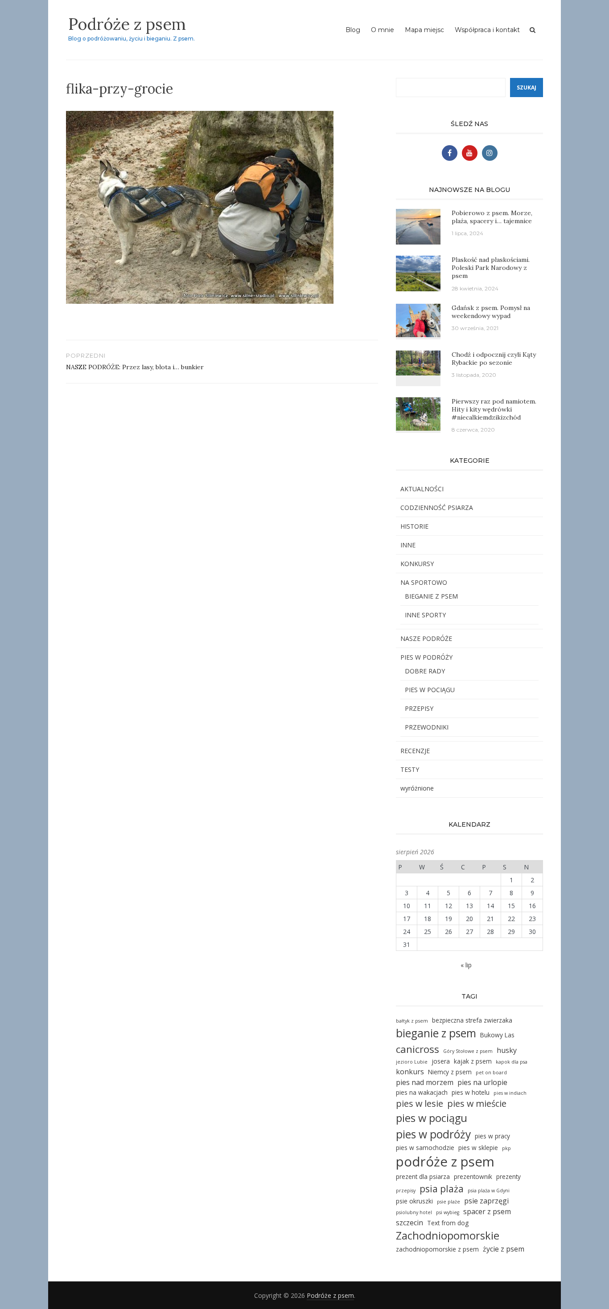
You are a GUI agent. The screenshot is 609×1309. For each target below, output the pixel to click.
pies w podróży (433, 1134)
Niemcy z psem (450, 1072)
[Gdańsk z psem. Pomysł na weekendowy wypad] (418, 319)
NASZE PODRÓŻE (426, 638)
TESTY (409, 769)
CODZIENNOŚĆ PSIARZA (436, 507)
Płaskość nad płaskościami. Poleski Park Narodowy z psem (491, 268)
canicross (417, 1049)
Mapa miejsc (424, 30)
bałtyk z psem (412, 1021)
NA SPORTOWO (423, 582)
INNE (408, 545)
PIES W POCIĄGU (430, 689)
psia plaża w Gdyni (489, 1190)
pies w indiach (510, 1093)
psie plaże (448, 1202)
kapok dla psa (511, 1062)
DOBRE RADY (425, 671)
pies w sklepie (478, 1147)
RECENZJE (415, 750)
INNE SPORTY (425, 615)
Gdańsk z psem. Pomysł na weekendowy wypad (491, 312)
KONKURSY (417, 563)
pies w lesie (419, 1103)
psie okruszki (414, 1201)
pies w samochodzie (425, 1147)
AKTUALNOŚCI (422, 489)
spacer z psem (487, 1211)
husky (507, 1050)
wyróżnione (417, 788)
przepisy (406, 1190)
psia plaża (442, 1188)
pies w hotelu (471, 1092)
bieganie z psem (436, 1033)
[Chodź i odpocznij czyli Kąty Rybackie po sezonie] (418, 362)
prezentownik (473, 1176)
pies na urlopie (482, 1082)
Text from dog (448, 1223)
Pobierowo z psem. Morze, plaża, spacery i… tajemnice (492, 217)
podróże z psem (445, 1161)
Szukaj (526, 87)
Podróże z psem (127, 24)
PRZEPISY (419, 708)
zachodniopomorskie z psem (437, 1249)
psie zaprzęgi (486, 1201)
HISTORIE (414, 526)
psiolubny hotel (414, 1212)
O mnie (382, 30)
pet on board (491, 1072)
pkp (506, 1148)
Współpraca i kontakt (487, 30)
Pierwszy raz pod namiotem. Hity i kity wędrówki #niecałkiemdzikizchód (494, 409)
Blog (353, 30)
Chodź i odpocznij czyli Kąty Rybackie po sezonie (494, 359)
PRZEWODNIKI (427, 727)
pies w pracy (492, 1136)
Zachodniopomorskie (447, 1235)
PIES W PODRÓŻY (426, 657)
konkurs (410, 1072)
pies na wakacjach (422, 1092)
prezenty (508, 1176)
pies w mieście (476, 1103)
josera (441, 1061)
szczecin (409, 1222)
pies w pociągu (431, 1118)
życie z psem (503, 1249)
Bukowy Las (497, 1035)
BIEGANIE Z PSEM (431, 596)
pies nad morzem (424, 1082)
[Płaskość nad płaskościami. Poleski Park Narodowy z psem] (418, 273)
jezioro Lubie (412, 1062)
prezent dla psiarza (423, 1176)
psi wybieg (447, 1212)
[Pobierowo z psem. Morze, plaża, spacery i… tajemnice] (418, 226)
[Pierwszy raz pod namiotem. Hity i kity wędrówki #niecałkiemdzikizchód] (418, 413)
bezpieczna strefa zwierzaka (472, 1020)
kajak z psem (473, 1061)
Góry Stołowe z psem (468, 1051)
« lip (466, 965)
